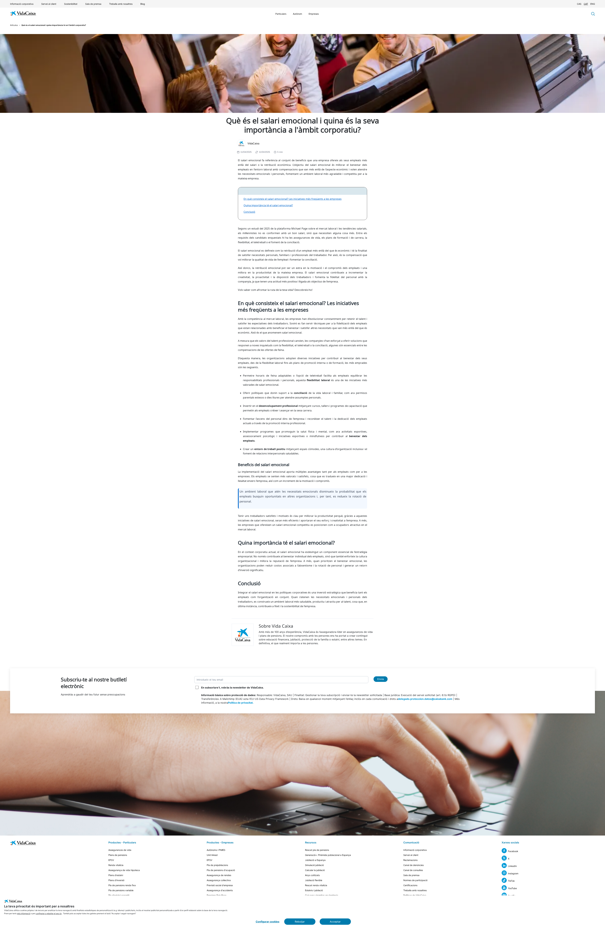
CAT (586, 4)
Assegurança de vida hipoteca (124, 870)
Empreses (314, 13)
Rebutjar (300, 921)
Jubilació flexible (313, 880)
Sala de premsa (93, 4)
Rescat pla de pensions (317, 850)
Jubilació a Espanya (315, 860)
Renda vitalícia (115, 865)
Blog (142, 4)
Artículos (14, 25)
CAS (579, 4)
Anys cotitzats (312, 875)
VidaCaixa (253, 143)
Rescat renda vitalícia (316, 885)
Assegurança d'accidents (220, 890)
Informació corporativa (21, 4)
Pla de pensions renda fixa (122, 885)
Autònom (297, 13)
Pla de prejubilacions (217, 865)
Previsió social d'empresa (220, 885)
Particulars (280, 13)
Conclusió (249, 212)
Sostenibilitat (70, 4)
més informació (23, 913)
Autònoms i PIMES (216, 850)
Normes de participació (415, 880)
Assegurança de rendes (219, 875)
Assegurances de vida (119, 850)
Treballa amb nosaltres (121, 4)
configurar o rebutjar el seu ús (49, 913)
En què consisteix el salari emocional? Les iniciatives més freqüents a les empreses (293, 199)
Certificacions (410, 885)
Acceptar (335, 921)
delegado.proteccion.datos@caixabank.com (425, 698)
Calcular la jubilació (315, 870)
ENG (592, 4)
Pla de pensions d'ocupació (221, 870)
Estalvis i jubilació (314, 890)
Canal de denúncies (413, 865)
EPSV (111, 860)
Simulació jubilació (314, 865)
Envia (380, 679)
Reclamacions (410, 860)
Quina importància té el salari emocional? (268, 205)
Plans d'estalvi (115, 875)
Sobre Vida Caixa (276, 626)
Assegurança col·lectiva (219, 880)
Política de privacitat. (241, 702)
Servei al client (48, 4)
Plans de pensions (117, 855)
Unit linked (212, 855)
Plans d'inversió (116, 880)
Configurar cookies (267, 921)
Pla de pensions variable (120, 890)
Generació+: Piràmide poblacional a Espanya (328, 855)
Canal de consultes (413, 870)
